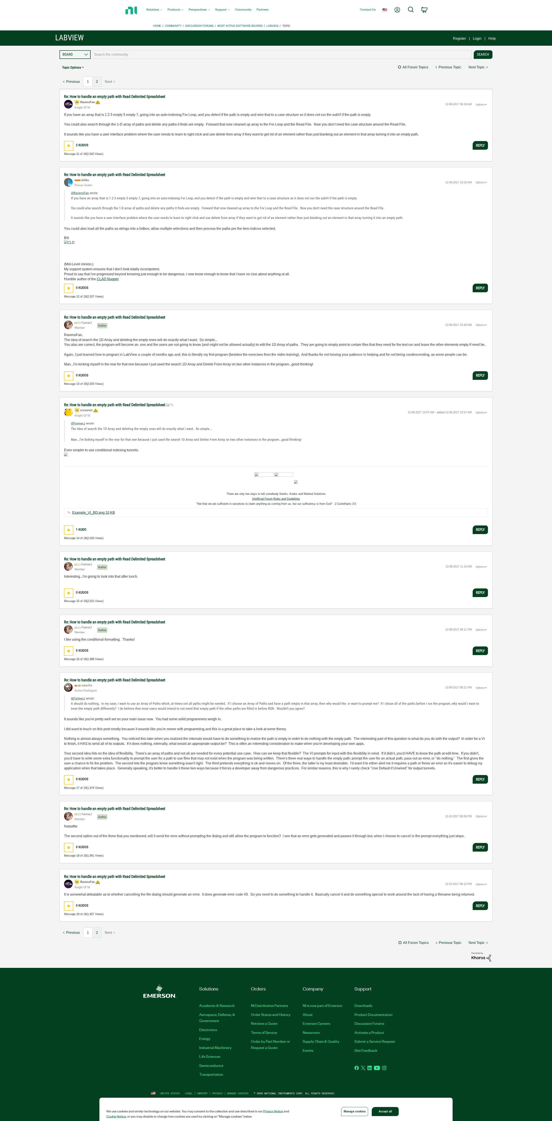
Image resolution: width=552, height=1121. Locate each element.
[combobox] (281, 54)
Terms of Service (264, 1032)
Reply (480, 145)
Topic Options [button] (71, 67)
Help (492, 38)
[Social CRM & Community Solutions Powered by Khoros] (481, 956)
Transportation (211, 1074)
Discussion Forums (199, 26)
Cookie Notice (116, 1116)
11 (77, 154)
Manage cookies (237, 1093)
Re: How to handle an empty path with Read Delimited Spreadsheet (114, 96)
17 (77, 787)
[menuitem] (154, 10)
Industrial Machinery (215, 1047)
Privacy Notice (273, 1111)
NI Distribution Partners (269, 1005)
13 (77, 383)
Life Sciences (209, 1056)
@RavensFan (80, 193)
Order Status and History (270, 1014)
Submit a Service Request (374, 1041)
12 (77, 296)
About (308, 1014)
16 (77, 659)
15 (77, 601)
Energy (204, 1038)
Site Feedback (365, 1050)
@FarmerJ (78, 423)
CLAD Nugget (107, 279)
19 (77, 914)
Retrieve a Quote (264, 1023)
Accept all (385, 1111)
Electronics (208, 1029)
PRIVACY (217, 1093)
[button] (68, 145)
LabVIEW (272, 26)
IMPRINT (202, 1093)
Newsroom (311, 1032)
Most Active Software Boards (240, 26)
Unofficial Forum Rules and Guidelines (276, 498)
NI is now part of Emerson (322, 1005)
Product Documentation (373, 1014)
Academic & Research (217, 1005)
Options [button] (480, 104)
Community (173, 26)
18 (77, 855)
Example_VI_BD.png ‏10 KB (93, 512)
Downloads (363, 1005)
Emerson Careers (316, 1023)
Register (459, 38)
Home (157, 26)
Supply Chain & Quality (321, 1041)
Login (477, 38)
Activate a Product (369, 1032)
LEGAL (189, 1093)
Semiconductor (211, 1065)
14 (77, 538)
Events (308, 1050)
